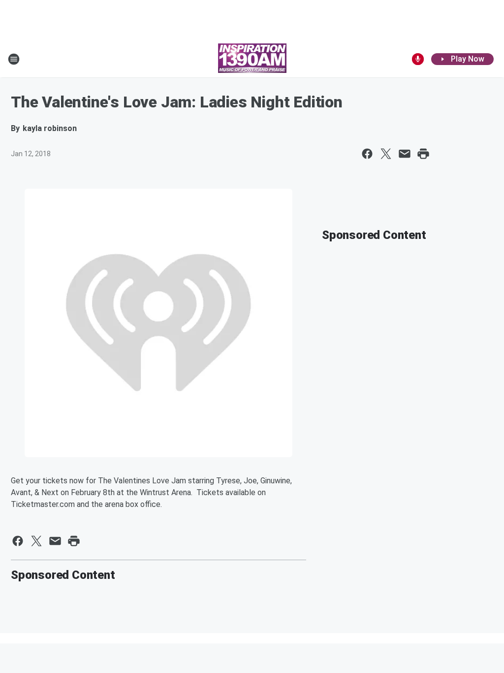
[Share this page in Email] (404, 154)
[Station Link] (252, 59)
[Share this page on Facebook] (367, 154)
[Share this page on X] (386, 154)
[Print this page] (423, 154)
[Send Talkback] (418, 59)
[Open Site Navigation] (14, 59)
